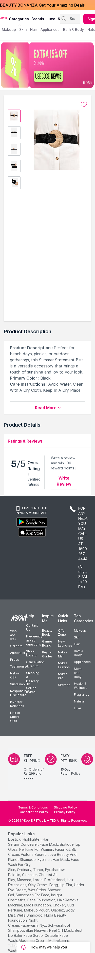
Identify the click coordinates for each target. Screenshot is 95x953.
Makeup (80, 630)
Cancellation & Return (35, 664)
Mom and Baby (78, 673)
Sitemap (64, 685)
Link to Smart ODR (15, 717)
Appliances (82, 662)
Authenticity (19, 653)
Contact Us (32, 627)
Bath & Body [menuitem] (73, 29)
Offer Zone (62, 632)
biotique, (67, 844)
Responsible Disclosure (19, 693)
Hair (77, 644)
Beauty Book (47, 632)
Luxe (77, 708)
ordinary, (24, 869)
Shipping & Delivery (32, 677)
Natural (79, 701)
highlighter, (32, 839)
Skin (77, 637)
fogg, (54, 885)
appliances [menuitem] (50, 29)
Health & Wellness (80, 686)
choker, (59, 905)
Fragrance (81, 694)
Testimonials (19, 666)
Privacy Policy (64, 812)
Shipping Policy (65, 807)
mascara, (24, 880)
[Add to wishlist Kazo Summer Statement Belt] (84, 104)
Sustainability (20, 684)
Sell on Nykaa (31, 690)
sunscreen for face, (33, 895)
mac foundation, (38, 905)
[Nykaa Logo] (4, 17)
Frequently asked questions (34, 640)
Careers (16, 646)
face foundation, (41, 900)
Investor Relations (17, 704)
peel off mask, (61, 930)
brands (37, 19)
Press (14, 659)
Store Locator (32, 653)
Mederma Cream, (33, 940)
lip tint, (66, 885)
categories (19, 19)
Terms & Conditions (33, 807)
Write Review (64, 481)
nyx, (43, 925)
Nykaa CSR (15, 675)
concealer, (30, 844)
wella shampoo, (30, 915)
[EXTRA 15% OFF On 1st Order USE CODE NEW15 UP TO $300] (47, 65)
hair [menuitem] (33, 29)
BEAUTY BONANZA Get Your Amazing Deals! (43, 5)
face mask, (49, 844)
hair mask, (61, 859)
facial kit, (63, 849)
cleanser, (30, 875)
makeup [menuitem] (9, 29)
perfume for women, (36, 849)
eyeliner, (44, 859)
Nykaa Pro (62, 676)
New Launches (65, 643)
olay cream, (38, 885)
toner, (38, 869)
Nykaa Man (62, 654)
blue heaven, (37, 930)
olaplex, (58, 910)
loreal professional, (49, 880)
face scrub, (34, 935)
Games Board (47, 643)
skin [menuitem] (23, 29)
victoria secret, (34, 854)
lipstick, (15, 839)
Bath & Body (78, 653)
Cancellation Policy (34, 812)
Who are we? (13, 635)
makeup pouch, (37, 910)
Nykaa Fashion (64, 665)
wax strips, (37, 890)
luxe (51, 19)
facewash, (30, 925)
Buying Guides (47, 654)
